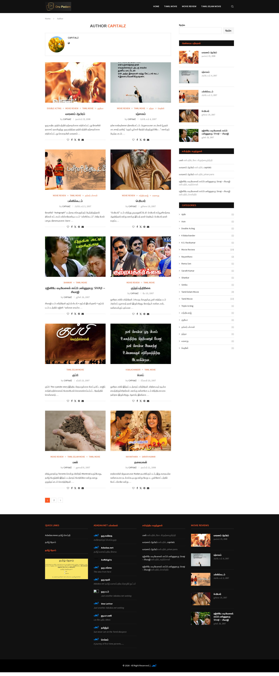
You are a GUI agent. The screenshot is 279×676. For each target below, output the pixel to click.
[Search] (232, 6)
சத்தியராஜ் (207, 312)
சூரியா (207, 319)
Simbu (207, 284)
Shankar (207, 277)
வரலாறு (207, 341)
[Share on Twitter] (75, 139)
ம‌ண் (75, 462)
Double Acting (207, 228)
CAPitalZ (73, 37)
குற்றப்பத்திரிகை (140, 288)
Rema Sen (207, 263)
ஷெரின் (207, 348)
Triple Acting (207, 305)
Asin (207, 221)
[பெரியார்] (140, 169)
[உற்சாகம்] (140, 82)
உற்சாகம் (141, 114)
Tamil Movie (170, 6)
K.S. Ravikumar (207, 242)
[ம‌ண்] (75, 431)
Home (156, 6)
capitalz (207, 167)
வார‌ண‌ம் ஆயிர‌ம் (75, 114)
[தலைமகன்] (140, 431)
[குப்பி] (75, 344)
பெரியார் (141, 201)
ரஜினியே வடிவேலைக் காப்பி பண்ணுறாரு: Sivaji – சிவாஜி (215, 132)
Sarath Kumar (207, 270)
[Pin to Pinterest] (79, 139)
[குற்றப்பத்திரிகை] (140, 256)
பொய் (140, 375)
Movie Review (189, 6)
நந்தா (207, 334)
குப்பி (75, 375)
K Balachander (207, 235)
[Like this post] (68, 139)
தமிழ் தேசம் (50, 542)
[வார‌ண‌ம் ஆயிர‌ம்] (75, 82)
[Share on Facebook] (71, 139)
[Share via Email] (83, 139)
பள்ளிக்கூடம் (75, 201)
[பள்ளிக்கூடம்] (75, 169)
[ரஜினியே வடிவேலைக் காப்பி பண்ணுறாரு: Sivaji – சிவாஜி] (75, 256)
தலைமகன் (140, 462)
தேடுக (182, 25)
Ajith (207, 214)
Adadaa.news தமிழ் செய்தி (57, 535)
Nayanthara (207, 256)
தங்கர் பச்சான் (207, 327)
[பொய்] (140, 344)
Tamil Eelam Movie (211, 6)
